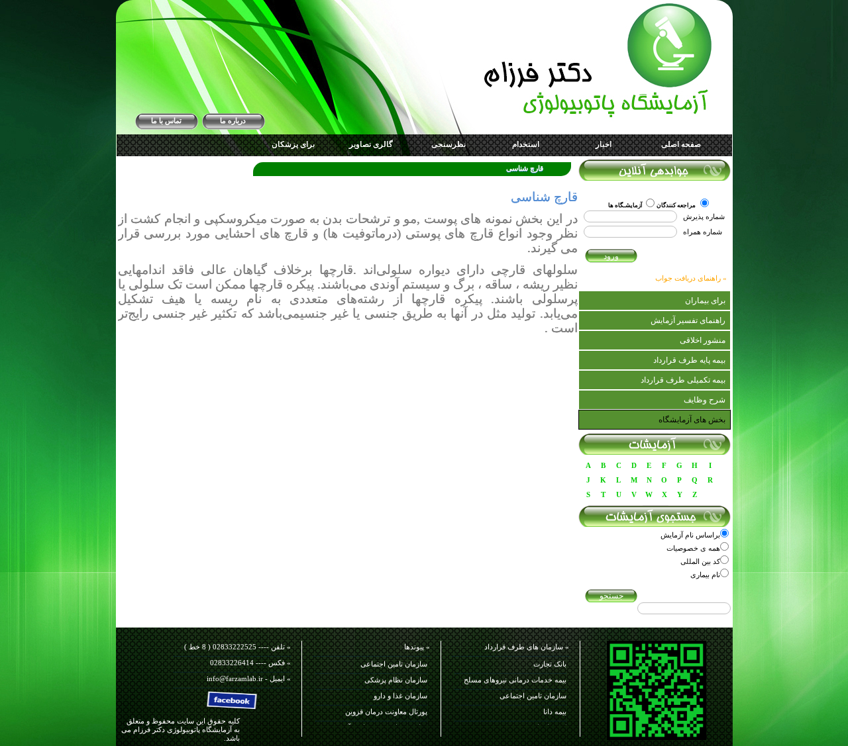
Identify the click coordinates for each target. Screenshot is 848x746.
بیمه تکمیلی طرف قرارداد (683, 380)
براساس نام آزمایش (690, 535)
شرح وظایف (704, 399)
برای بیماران (705, 300)
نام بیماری (705, 575)
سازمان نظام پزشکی (395, 674)
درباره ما (233, 120)
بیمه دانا (554, 706)
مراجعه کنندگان (677, 205)
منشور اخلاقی (702, 340)
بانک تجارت (549, 659)
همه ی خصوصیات (693, 548)
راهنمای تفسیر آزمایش (688, 320)
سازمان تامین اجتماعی (533, 690)
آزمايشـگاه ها (625, 205)
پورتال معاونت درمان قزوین (386, 706)
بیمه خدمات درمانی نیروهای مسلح (515, 674)
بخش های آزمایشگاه (692, 419)
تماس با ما (166, 120)
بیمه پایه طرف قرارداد (689, 360)
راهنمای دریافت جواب (688, 278)
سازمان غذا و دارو (400, 690)
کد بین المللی (700, 561)
